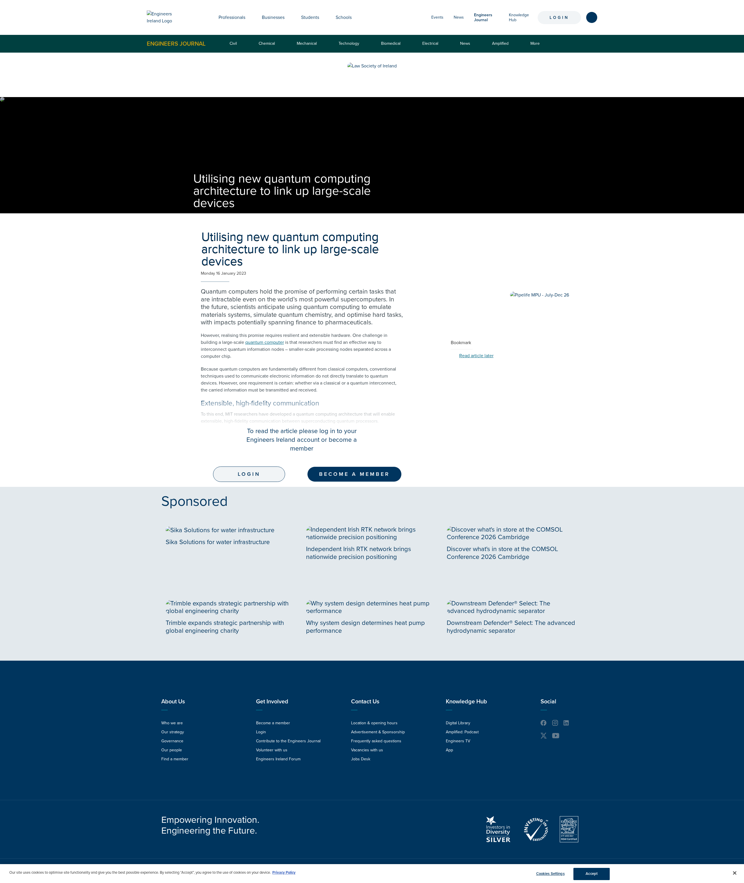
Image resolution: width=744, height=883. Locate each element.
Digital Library (458, 723)
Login (559, 17)
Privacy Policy (284, 872)
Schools (344, 17)
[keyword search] (591, 17)
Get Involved (272, 701)
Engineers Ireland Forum (278, 759)
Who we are (172, 723)
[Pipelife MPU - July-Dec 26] (539, 295)
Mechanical (307, 43)
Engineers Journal (176, 44)
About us (173, 701)
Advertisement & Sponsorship (378, 732)
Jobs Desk (360, 759)
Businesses (273, 17)
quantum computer (264, 342)
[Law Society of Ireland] (372, 65)
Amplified (500, 43)
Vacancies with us (367, 750)
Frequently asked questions (376, 741)
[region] (372, 873)
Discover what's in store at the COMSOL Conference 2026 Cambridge (502, 552)
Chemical (267, 43)
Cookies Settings (550, 873)
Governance (172, 741)
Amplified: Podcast (462, 732)
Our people (171, 750)
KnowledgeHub (519, 17)
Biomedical (390, 43)
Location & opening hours (374, 723)
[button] (250, 17)
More (536, 47)
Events (437, 17)
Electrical (430, 43)
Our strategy (172, 732)
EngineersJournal (483, 17)
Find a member (174, 759)
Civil (233, 43)
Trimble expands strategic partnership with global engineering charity (225, 626)
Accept (592, 873)
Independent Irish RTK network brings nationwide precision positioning (358, 552)
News (459, 17)
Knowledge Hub (466, 701)
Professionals (232, 17)
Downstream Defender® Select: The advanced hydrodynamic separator (511, 626)
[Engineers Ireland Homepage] (166, 17)
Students (310, 17)
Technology (349, 43)
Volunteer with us (271, 750)
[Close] (734, 872)
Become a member (354, 474)
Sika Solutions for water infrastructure (218, 542)
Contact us (365, 701)
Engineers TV (458, 741)
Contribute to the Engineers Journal (288, 741)
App (449, 750)
